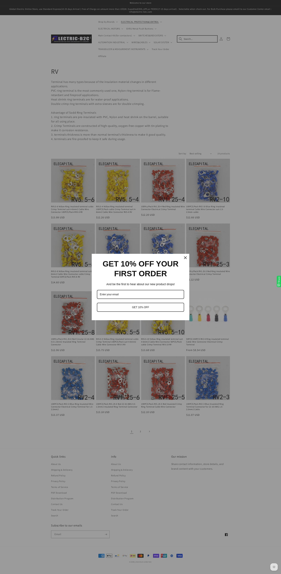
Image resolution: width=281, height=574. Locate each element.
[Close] (185, 258)
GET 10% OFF (140, 307)
